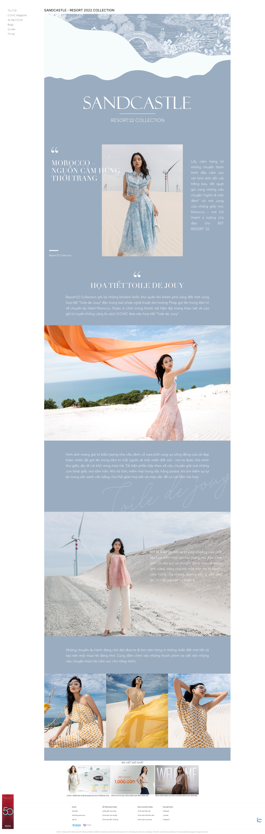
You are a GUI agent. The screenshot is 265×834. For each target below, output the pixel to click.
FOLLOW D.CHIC (168, 807)
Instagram (166, 820)
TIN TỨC (12, 10)
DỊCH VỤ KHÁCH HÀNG (145, 807)
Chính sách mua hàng (145, 820)
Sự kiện (11, 29)
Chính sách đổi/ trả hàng (110, 820)
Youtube (165, 815)
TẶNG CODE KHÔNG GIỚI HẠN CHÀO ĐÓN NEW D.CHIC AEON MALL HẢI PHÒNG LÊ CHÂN (183, 796)
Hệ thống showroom (78, 815)
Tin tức (11, 34)
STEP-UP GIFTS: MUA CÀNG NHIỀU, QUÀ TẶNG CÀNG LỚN (129, 796)
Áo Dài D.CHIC (15, 20)
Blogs (11, 24)
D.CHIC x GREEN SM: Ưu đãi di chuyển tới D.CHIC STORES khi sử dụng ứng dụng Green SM (95, 796)
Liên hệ (74, 820)
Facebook (166, 811)
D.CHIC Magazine (17, 15)
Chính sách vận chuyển (109, 815)
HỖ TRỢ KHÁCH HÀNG (109, 807)
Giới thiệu (75, 811)
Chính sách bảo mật (144, 811)
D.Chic (74, 807)
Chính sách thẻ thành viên (146, 815)
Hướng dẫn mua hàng (109, 811)
